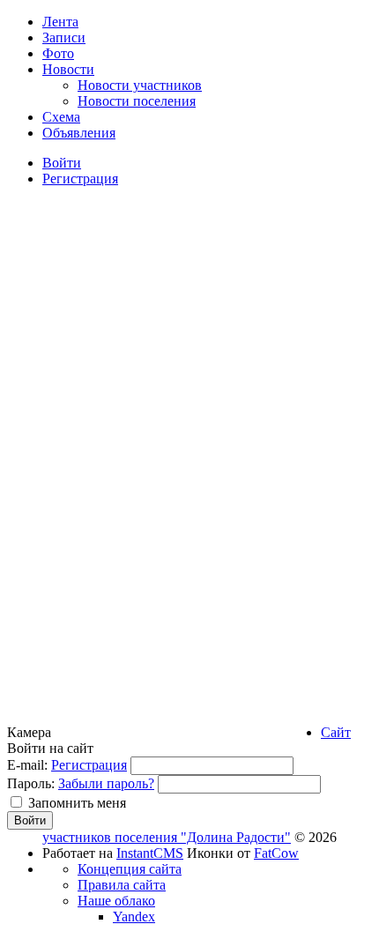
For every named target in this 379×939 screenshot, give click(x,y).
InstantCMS (149, 853)
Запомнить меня (77, 802)
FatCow (276, 853)
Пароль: (31, 783)
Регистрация (89, 764)
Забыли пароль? (106, 783)
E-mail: (27, 764)
